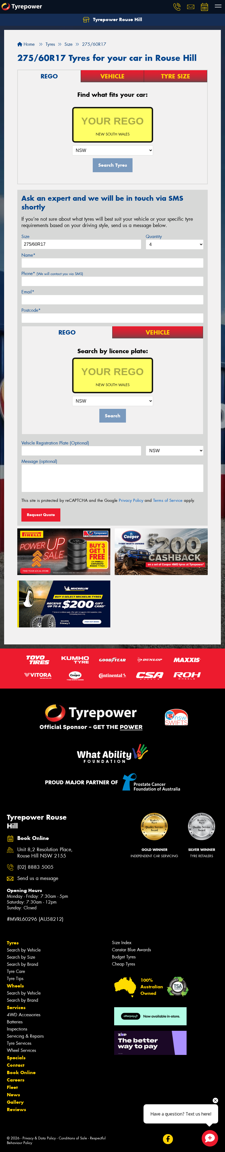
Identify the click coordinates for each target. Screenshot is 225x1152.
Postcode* (31, 310)
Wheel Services (21, 1050)
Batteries (14, 1022)
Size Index (121, 943)
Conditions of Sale (73, 1138)
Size (25, 236)
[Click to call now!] (176, 7)
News (13, 1095)
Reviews (16, 1109)
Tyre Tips (15, 978)
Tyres (13, 943)
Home (28, 44)
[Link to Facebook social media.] (168, 1139)
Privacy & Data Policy (39, 1138)
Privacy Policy (131, 500)
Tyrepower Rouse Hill (117, 19)
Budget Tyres (124, 957)
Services (16, 1007)
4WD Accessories (23, 1015)
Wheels (15, 986)
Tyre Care (16, 971)
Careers (15, 1080)
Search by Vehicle (24, 950)
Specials (16, 1058)
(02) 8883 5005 (35, 867)
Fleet (12, 1087)
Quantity (154, 236)
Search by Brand (22, 964)
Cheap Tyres (123, 964)
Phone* (52, 273)
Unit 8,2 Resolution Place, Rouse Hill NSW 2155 (45, 853)
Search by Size (21, 957)
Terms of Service (167, 500)
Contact (15, 1065)
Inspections (17, 1029)
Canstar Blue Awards (131, 950)
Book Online (21, 1072)
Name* (28, 255)
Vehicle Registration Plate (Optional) (55, 443)
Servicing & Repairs (25, 1036)
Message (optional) (39, 461)
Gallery (15, 1102)
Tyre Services (19, 1043)
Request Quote (41, 514)
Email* (27, 292)
